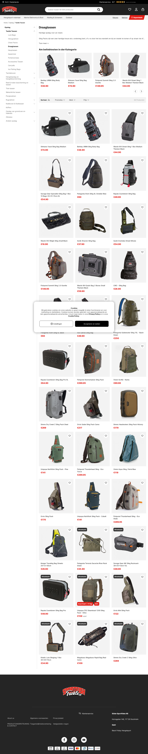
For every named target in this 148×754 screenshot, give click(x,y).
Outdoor (69, 17)
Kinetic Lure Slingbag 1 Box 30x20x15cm (51, 659)
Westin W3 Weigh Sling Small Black (54, 241)
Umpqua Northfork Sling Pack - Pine (54, 469)
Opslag (11, 23)
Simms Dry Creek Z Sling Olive (125, 658)
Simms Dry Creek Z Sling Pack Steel (54, 424)
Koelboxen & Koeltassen (15, 104)
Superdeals (137, 17)
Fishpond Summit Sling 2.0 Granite (105, 81)
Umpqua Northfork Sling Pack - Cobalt (91, 516)
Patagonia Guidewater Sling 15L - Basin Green (128, 334)
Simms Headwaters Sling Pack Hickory (128, 424)
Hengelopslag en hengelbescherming (13, 78)
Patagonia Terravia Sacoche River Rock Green (92, 564)
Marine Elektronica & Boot (33, 17)
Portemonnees (13, 58)
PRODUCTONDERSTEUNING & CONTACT (18, 725)
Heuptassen (12, 50)
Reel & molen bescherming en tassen (17, 84)
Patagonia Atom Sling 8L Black (52, 333)
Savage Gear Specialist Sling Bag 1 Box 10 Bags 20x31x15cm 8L (56, 195)
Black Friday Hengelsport (121, 730)
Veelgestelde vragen (61, 724)
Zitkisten (9, 117)
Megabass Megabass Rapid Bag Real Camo (91, 659)
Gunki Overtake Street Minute (124, 241)
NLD (12, 2)
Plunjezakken (11, 96)
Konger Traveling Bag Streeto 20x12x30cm (52, 564)
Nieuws (115, 17)
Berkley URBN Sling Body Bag (50, 81)
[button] (128, 2)
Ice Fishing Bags (14, 69)
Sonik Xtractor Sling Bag (86, 241)
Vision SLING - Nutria (121, 380)
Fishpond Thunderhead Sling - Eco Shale (126, 517)
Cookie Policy (73, 316)
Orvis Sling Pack (47, 516)
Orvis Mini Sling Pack (121, 610)
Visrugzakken (13, 39)
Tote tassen (10, 88)
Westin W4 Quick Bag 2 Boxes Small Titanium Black (91, 287)
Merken (125, 17)
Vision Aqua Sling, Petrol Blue (124, 469)
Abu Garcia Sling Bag (85, 333)
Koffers (8, 107)
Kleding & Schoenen (54, 17)
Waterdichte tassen (13, 92)
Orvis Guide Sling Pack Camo (88, 424)
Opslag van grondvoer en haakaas (15, 112)
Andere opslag (11, 121)
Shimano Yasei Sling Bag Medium (77, 81)
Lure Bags (12, 35)
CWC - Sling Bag (119, 285)
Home (6, 23)
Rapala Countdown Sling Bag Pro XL (54, 380)
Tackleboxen (11, 73)
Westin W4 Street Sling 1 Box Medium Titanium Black (132, 81)
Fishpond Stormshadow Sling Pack (90, 380)
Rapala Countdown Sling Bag (124, 194)
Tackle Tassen (20, 23)
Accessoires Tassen (15, 62)
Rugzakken (10, 100)
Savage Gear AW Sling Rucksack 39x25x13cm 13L (126, 564)
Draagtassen (13, 46)
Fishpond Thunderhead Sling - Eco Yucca (90, 470)
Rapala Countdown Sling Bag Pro (53, 610)
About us (10, 718)
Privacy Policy (94, 314)
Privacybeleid (58, 718)
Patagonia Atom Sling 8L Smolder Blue (91, 194)
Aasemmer (12, 54)
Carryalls (11, 65)
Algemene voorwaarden (39, 718)
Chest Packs (13, 43)
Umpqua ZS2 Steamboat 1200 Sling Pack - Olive (91, 611)
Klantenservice (105, 2)
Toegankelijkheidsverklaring (40, 724)
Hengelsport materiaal (12, 17)
